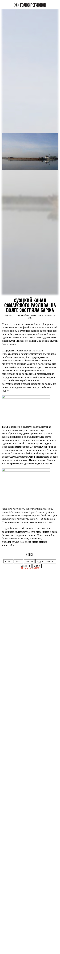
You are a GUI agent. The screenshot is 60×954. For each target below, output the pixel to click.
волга (19, 561)
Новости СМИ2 (30, 568)
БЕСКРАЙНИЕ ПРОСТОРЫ (30, 315)
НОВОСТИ (50, 315)
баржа (8, 561)
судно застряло (45, 561)
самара (29, 561)
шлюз (37, 565)
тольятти (25, 565)
